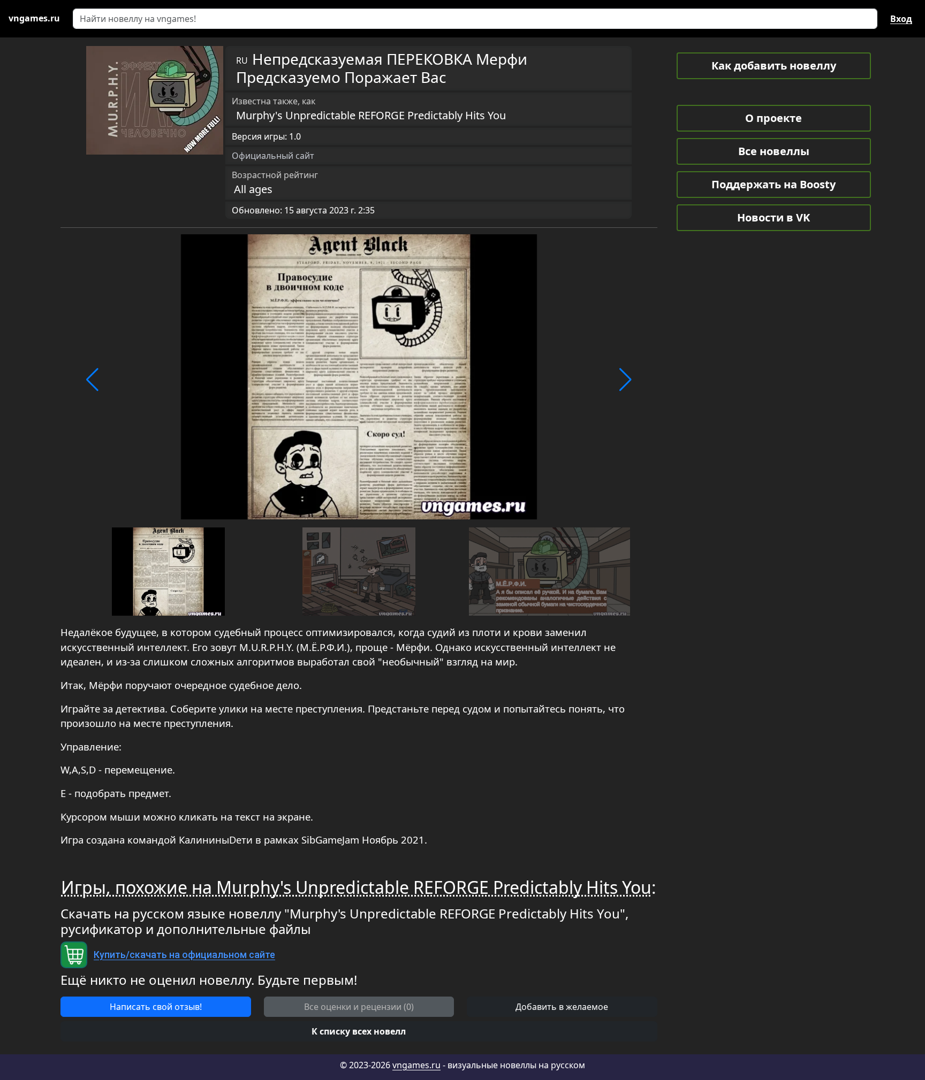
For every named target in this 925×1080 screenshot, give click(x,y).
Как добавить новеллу (773, 65)
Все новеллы (773, 151)
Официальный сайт (273, 156)
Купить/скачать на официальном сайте (184, 954)
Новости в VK (773, 217)
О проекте (773, 118)
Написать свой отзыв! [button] (156, 1007)
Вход (901, 19)
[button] (92, 380)
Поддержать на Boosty (773, 184)
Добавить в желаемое (561, 1007)
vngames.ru (416, 1065)
